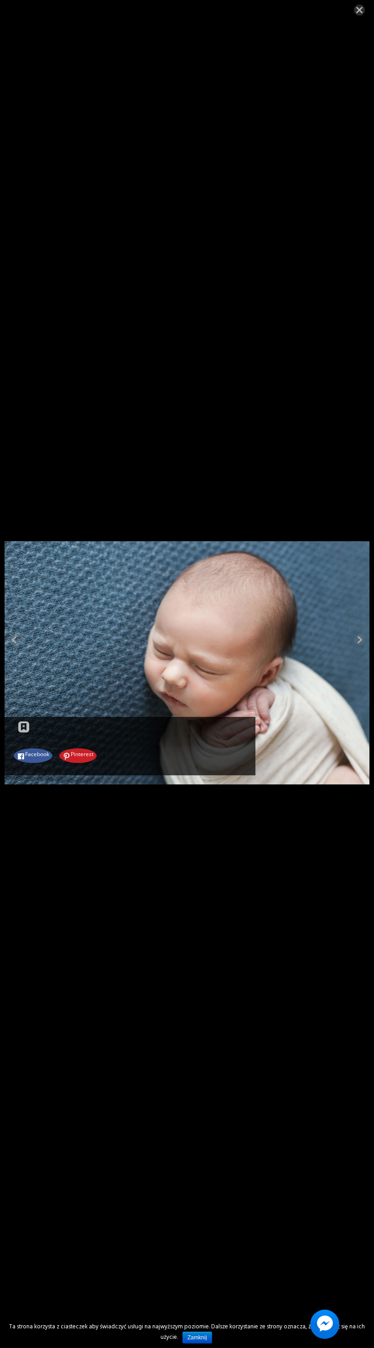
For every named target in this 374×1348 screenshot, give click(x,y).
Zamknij (197, 1337)
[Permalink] (23, 726)
